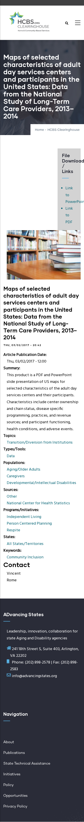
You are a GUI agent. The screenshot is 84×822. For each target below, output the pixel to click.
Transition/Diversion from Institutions (40, 442)
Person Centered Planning (29, 523)
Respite (13, 530)
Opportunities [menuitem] (15, 795)
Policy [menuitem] (8, 785)
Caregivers (16, 476)
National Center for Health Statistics (38, 503)
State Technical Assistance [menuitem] (26, 763)
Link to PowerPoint (70, 195)
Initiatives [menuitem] (11, 774)
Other (12, 496)
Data (11, 456)
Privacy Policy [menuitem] (15, 806)
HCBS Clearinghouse (63, 129)
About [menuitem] (8, 742)
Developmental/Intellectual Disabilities (41, 483)
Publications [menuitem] (14, 753)
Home (39, 129)
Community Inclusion (25, 557)
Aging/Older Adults (23, 469)
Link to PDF (69, 215)
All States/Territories (25, 544)
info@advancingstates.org (34, 676)
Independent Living (24, 517)
